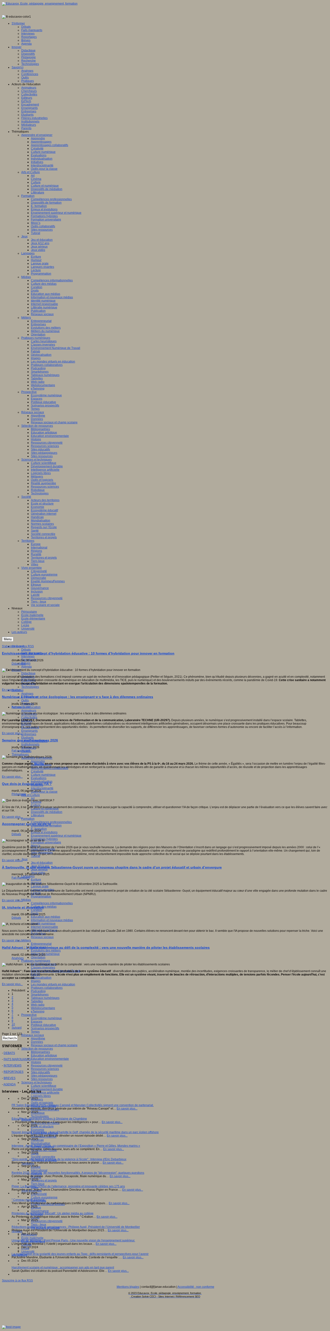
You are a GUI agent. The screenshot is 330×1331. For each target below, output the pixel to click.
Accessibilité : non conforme (196, 1286)
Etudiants (27, 737)
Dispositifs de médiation (46, 812)
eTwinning (37, 1011)
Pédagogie (19, 794)
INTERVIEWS (13, 1065)
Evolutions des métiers (46, 950)
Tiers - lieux (38, 1224)
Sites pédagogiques (44, 1075)
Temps (35, 1031)
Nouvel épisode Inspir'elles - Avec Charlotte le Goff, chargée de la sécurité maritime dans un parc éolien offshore (85, 1132)
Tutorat (35, 856)
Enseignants (29, 731)
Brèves (25, 663)
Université (28, 1251)
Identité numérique (43, 923)
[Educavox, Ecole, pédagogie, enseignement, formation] (40, 3)
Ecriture (36, 879)
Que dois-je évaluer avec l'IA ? (27, 784)
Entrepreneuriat (41, 944)
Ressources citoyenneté (47, 1065)
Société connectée (43, 1157)
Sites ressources (42, 1079)
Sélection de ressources (37, 1048)
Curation (36, 910)
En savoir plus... (12, 689)
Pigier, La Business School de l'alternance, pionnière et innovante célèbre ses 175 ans (68, 1186)
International (39, 1170)
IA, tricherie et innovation (23, 907)
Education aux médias (45, 916)
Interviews (28, 656)
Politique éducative (43, 1025)
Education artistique (44, 1055)
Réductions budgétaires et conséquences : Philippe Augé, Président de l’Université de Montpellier (76, 1227)
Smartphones (40, 994)
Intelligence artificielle (45, 1092)
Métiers (26, 940)
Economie (37, 1130)
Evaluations (38, 778)
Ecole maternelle (32, 1238)
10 (13, 1024)
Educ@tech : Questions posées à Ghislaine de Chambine (49, 1118)
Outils (25, 700)
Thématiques (20, 754)
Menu (8, 639)
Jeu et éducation (42, 862)
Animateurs (28, 710)
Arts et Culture (30, 795)
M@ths (39, 763)
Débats (26, 649)
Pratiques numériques (35, 960)
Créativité (37, 771)
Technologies (30, 687)
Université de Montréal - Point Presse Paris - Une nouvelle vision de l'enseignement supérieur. (73, 1240)
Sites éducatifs (40, 1072)
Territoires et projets (44, 1180)
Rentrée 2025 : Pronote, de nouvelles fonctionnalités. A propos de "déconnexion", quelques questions (78, 1172)
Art (33, 798)
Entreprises (28, 734)
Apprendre (38, 761)
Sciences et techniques (36, 1082)
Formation (28, 818)
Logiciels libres (41, 1096)
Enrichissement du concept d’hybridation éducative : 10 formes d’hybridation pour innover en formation (88, 653)
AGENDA (9, 1084)
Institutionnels (30, 744)
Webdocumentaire (43, 1008)
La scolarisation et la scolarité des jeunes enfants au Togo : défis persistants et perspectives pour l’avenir (80, 1254)
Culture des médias (44, 906)
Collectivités (29, 717)
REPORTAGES (13, 1072)
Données (37, 1042)
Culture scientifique (43, 1086)
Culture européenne (44, 1197)
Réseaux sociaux (42, 937)
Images (36, 981)
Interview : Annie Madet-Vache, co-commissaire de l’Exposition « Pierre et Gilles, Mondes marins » (76, 1145)
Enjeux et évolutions (44, 832)
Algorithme (38, 1038)
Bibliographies (40, 1052)
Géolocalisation (41, 977)
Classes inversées (43, 967)
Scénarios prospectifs (45, 1028)
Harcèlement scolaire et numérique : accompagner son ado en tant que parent (63, 1267)
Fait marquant (21, 707)
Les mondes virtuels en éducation (53, 984)
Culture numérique (43, 774)
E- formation (39, 829)
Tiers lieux (37, 1184)
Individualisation (41, 781)
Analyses (27, 693)
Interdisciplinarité (42, 788)
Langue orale (40, 886)
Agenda (26, 666)
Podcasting (38, 991)
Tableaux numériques (45, 998)
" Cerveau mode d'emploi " (29, 1200)
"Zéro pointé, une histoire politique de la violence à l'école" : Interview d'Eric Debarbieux (69, 1159)
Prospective (29, 1015)
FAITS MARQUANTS (17, 1059)
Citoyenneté (39, 1194)
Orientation (38, 957)
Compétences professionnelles (51, 822)
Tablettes (37, 1001)
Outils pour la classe (44, 791)
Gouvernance (40, 1211)
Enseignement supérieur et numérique (56, 835)
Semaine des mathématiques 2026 (30, 740)
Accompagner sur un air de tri (26, 824)
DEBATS (9, 1053)
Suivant (17, 1027)
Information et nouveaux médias (52, 920)
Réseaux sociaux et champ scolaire (54, 1045)
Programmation (41, 896)
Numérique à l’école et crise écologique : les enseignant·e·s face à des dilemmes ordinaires (77, 697)
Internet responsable (44, 927)
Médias (26, 900)
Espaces (36, 1021)
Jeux (24, 859)
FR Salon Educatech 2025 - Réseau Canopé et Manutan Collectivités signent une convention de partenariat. (83, 1105)
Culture (36, 805)
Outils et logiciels (42, 1102)
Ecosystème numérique (46, 1018)
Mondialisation (40, 1143)
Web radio (37, 1004)
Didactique (28, 673)
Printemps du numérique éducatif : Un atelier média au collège (52, 1213)
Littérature (37, 815)
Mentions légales (128, 1286)
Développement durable (47, 1089)
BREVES (9, 1078)
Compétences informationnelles (52, 903)
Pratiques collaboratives (47, 987)
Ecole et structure (42, 1126)
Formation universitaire (46, 842)
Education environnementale (50, 1059)
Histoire (36, 1062)
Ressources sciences (45, 1069)
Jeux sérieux (39, 869)
